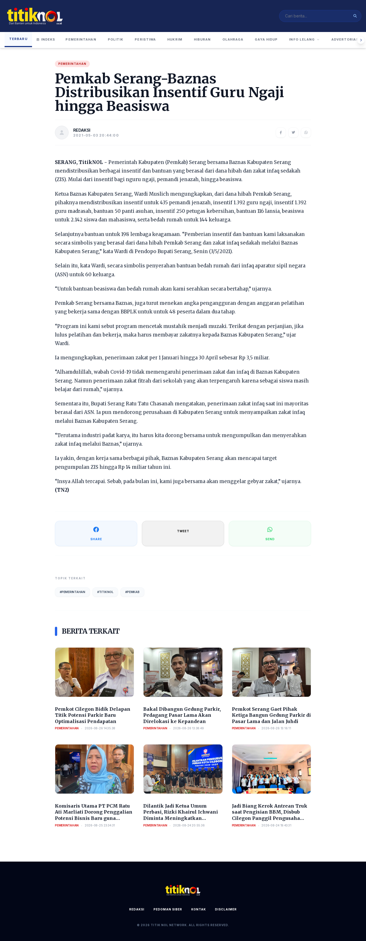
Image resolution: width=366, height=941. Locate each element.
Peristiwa (145, 39)
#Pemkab (132, 592)
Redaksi (136, 909)
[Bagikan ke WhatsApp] (306, 132)
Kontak (198, 909)
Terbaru (18, 39)
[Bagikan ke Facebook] (281, 132)
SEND (270, 539)
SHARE (96, 539)
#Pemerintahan (72, 592)
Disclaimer (226, 909)
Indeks (48, 39)
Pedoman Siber (168, 909)
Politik (116, 39)
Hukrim (174, 39)
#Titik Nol (105, 592)
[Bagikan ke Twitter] (293, 132)
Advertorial (345, 39)
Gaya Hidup (266, 39)
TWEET (183, 531)
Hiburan (202, 39)
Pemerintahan (80, 39)
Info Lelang (302, 39)
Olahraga (233, 39)
